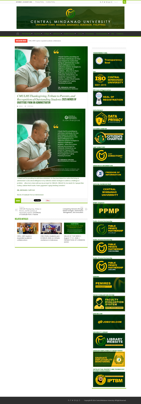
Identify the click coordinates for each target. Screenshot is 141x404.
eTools (80, 34)
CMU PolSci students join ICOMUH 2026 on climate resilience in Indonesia (50, 238)
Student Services (69, 34)
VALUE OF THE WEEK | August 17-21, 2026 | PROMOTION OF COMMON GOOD (74, 239)
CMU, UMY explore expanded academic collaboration (44, 41)
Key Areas (37, 34)
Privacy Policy (39, 2)
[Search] (124, 2)
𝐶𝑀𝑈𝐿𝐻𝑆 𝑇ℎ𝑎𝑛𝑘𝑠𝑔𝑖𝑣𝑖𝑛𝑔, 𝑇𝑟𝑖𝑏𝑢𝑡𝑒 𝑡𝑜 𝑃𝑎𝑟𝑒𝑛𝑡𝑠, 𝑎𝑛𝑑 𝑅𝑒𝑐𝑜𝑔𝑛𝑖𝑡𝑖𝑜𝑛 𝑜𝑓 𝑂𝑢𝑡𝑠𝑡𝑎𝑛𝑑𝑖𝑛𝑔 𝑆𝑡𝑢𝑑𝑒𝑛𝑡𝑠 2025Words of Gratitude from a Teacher (30, 211)
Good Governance (102, 34)
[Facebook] (102, 2)
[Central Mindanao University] (70, 17)
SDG (112, 34)
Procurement (90, 34)
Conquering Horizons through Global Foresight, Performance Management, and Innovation (73, 210)
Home (18, 33)
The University (26, 34)
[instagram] (111, 2)
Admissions (56, 34)
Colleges (47, 34)
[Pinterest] (107, 2)
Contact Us (119, 34)
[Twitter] (105, 2)
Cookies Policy (50, 2)
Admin (21, 106)
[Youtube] (109, 2)
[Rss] (100, 2)
